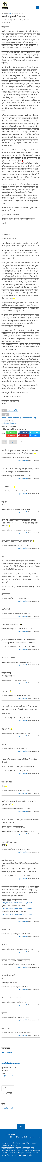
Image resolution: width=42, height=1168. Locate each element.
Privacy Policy (16, 1155)
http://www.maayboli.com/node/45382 (17, 902)
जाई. (35, 418)
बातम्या (32, 1137)
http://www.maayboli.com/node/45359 (17, 908)
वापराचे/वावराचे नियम (8, 1148)
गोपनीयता (19, 1148)
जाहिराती (24, 1137)
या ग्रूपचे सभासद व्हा (8, 1075)
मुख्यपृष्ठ (9, 14)
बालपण (4, 418)
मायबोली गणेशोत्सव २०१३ (14, 418)
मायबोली (15, 410)
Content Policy (27, 1155)
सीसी (38, 1137)
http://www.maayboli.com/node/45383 (17, 914)
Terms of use (6, 1155)
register (13, 442)
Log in (4, 442)
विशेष (17, 1137)
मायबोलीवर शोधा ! (7, 1108)
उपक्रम (9, 410)
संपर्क (32, 1148)
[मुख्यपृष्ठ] (5, 5)
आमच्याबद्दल (26, 1148)
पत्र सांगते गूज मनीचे (27, 418)
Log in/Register (7, 1052)
